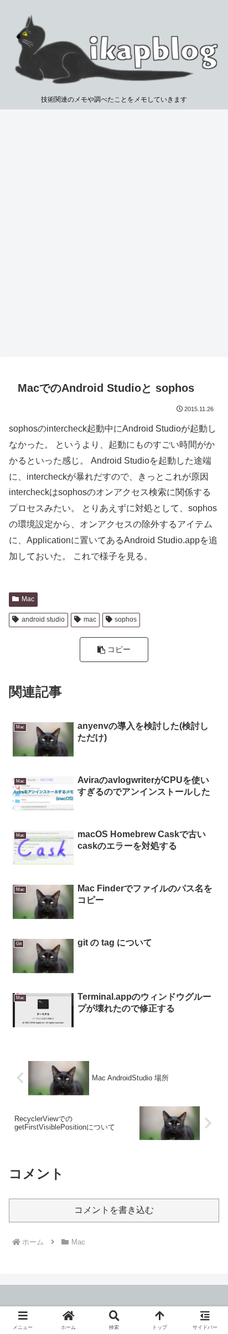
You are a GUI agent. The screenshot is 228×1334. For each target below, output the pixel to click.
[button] (114, 649)
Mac (28, 599)
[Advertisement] (114, 236)
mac (90, 619)
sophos (126, 619)
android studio (43, 619)
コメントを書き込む (114, 1210)
